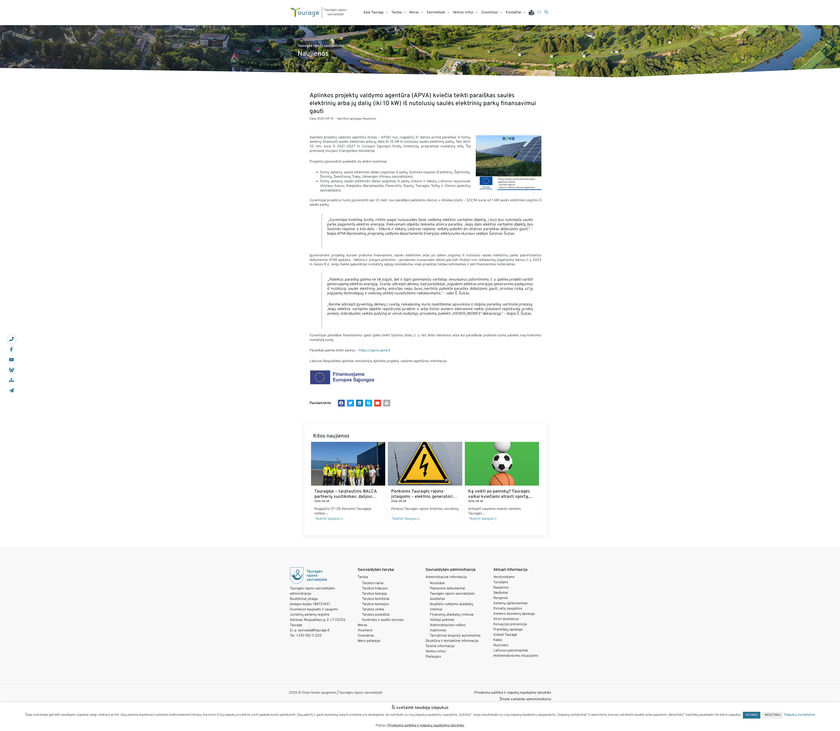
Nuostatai (437, 583)
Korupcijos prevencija (510, 624)
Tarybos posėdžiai (376, 615)
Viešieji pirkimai (442, 620)
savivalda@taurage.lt (314, 630)
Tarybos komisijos (375, 604)
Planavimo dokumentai (447, 588)
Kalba (497, 640)
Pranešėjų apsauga (507, 629)
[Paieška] (546, 12)
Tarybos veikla (373, 609)
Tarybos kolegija (374, 594)
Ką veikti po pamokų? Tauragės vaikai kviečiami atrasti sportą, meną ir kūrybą (499, 497)
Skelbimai (500, 593)
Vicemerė (365, 630)
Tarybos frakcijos (375, 588)
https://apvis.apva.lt (374, 350)
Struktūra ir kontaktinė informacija (451, 641)
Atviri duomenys (506, 619)
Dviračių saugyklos (507, 608)
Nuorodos (500, 645)
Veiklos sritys (435, 651)
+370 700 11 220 (309, 636)
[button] (341, 403)
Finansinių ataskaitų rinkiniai (452, 615)
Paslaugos (433, 657)
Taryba (363, 577)
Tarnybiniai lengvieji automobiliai (455, 636)
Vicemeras (366, 636)
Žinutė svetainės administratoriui (525, 699)
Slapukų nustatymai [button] (799, 715)
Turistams (500, 582)
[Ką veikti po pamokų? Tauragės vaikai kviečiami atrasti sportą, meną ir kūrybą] (502, 464)
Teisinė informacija (439, 646)
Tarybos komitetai (375, 599)
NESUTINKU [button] (773, 715)
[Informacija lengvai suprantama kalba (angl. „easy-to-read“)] (533, 12)
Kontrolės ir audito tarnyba (382, 620)
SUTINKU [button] (752, 715)
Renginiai (500, 598)
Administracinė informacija (446, 577)
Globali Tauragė (505, 635)
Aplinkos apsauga (349, 119)
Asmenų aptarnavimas (510, 603)
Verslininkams (503, 577)
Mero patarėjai (369, 641)
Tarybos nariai (372, 583)
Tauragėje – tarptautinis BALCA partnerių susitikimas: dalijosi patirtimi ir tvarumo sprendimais (346, 497)
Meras (362, 625)
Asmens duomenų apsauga (514, 614)
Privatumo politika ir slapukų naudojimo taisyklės (512, 693)
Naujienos (369, 119)
